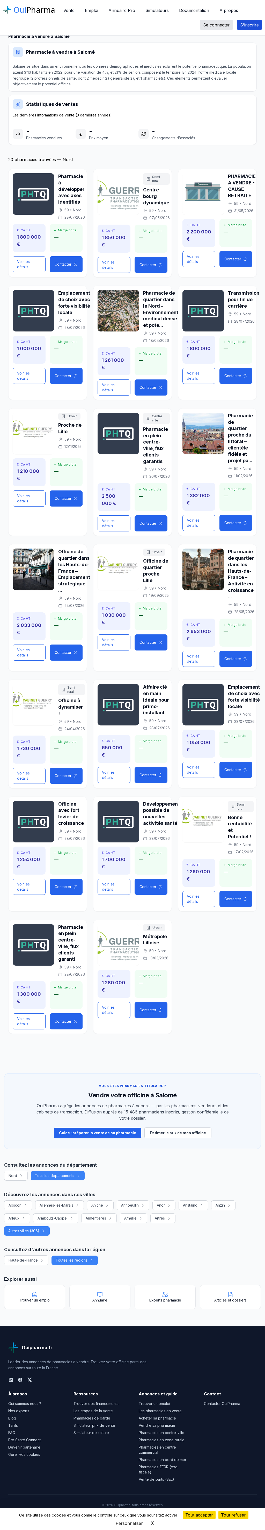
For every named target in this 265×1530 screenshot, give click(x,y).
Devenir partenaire (24, 1447)
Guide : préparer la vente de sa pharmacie (97, 1133)
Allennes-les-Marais (56, 1205)
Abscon (15, 1205)
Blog (12, 1418)
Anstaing (190, 1205)
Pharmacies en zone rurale (162, 1440)
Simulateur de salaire (91, 1432)
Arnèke (130, 1218)
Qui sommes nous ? (24, 1403)
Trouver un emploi (154, 1403)
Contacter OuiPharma (222, 1403)
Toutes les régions (71, 1260)
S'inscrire (249, 24)
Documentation (194, 10)
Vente (69, 10)
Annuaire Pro (121, 10)
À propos (228, 10)
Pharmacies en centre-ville (161, 1432)
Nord (13, 1175)
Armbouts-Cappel (53, 1218)
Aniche (97, 1205)
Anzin (220, 1205)
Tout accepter (199, 1515)
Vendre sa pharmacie (157, 1425)
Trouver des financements (96, 1403)
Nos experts (18, 1411)
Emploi (91, 10)
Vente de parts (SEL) (156, 1479)
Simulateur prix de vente (94, 1425)
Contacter (63, 264)
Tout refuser (233, 1515)
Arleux (14, 1218)
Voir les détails (23, 264)
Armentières (96, 1218)
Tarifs (13, 1425)
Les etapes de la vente (93, 1411)
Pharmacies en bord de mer (162, 1459)
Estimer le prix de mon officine (178, 1133)
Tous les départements (54, 1175)
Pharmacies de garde (91, 1418)
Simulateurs (157, 10)
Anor (161, 1205)
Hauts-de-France (23, 1260)
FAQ (11, 1432)
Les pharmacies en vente (160, 1411)
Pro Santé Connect (24, 1440)
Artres (160, 1218)
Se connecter (216, 24)
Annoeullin (130, 1205)
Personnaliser (129, 1523)
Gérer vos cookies (24, 1454)
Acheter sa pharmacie (157, 1418)
